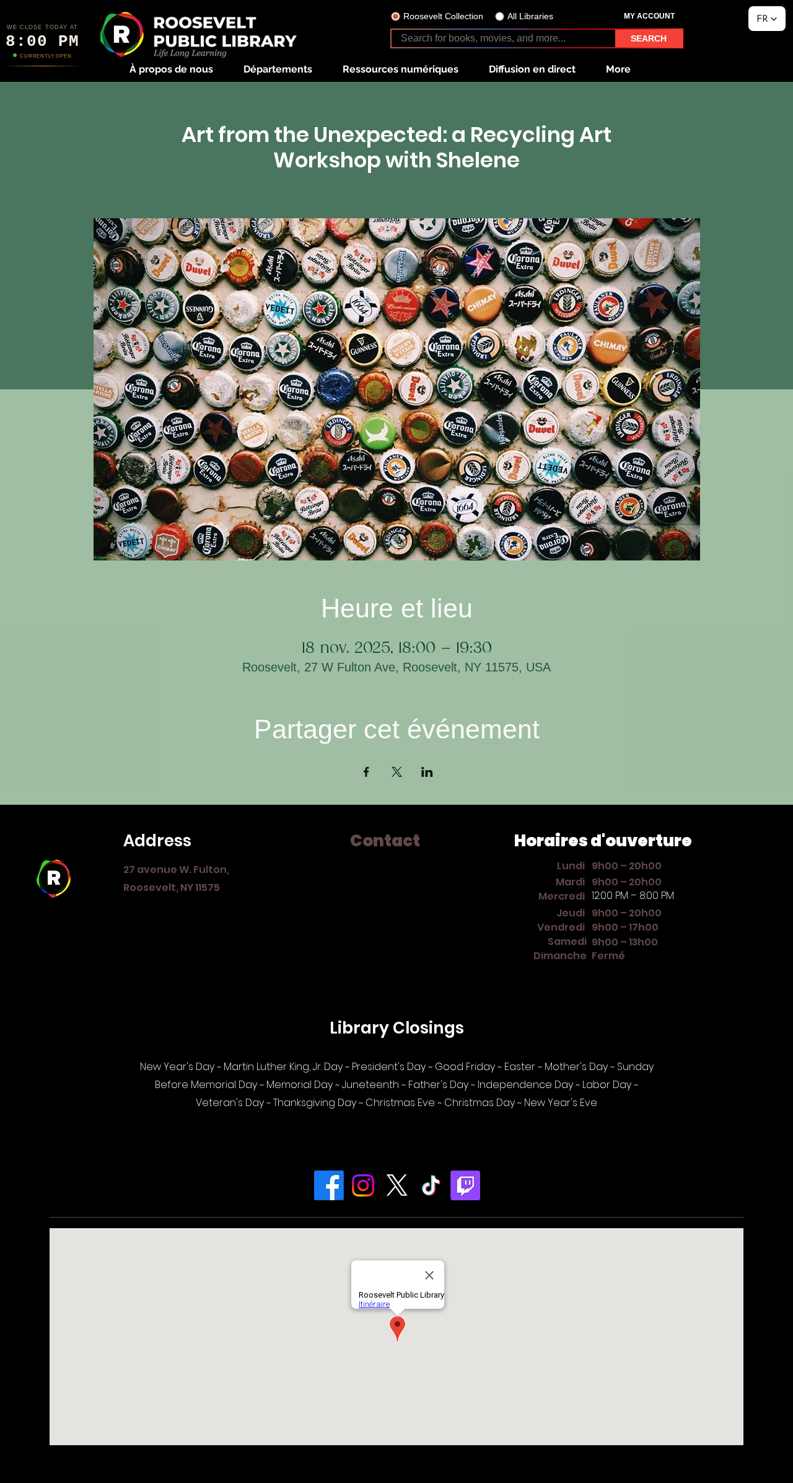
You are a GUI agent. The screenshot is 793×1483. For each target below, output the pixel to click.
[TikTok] (431, 1185)
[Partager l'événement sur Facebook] (366, 772)
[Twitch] (465, 1185)
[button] (171, 69)
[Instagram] (363, 1185)
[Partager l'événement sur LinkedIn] (427, 772)
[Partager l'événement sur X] (397, 772)
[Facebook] (329, 1185)
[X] (397, 1185)
